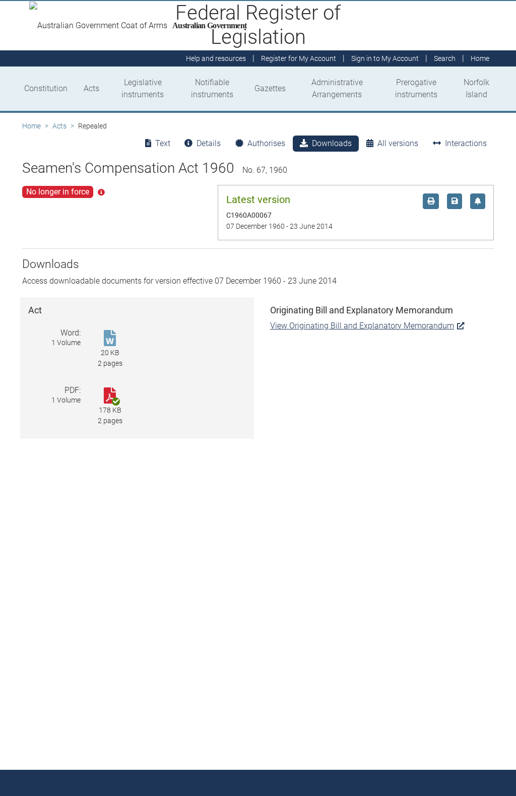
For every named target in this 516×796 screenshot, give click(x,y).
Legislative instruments (142, 88)
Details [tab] (209, 143)
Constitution (46, 88)
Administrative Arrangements (337, 88)
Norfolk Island (476, 88)
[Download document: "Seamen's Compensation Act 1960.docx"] (110, 339)
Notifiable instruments (212, 88)
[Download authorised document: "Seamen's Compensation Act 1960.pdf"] (110, 396)
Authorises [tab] (266, 143)
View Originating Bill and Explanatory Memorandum (362, 325)
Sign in (385, 58)
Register (298, 58)
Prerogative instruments (416, 88)
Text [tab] (162, 143)
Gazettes (270, 88)
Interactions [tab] (466, 143)
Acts (91, 88)
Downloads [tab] (332, 143)
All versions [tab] (397, 143)
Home (31, 126)
